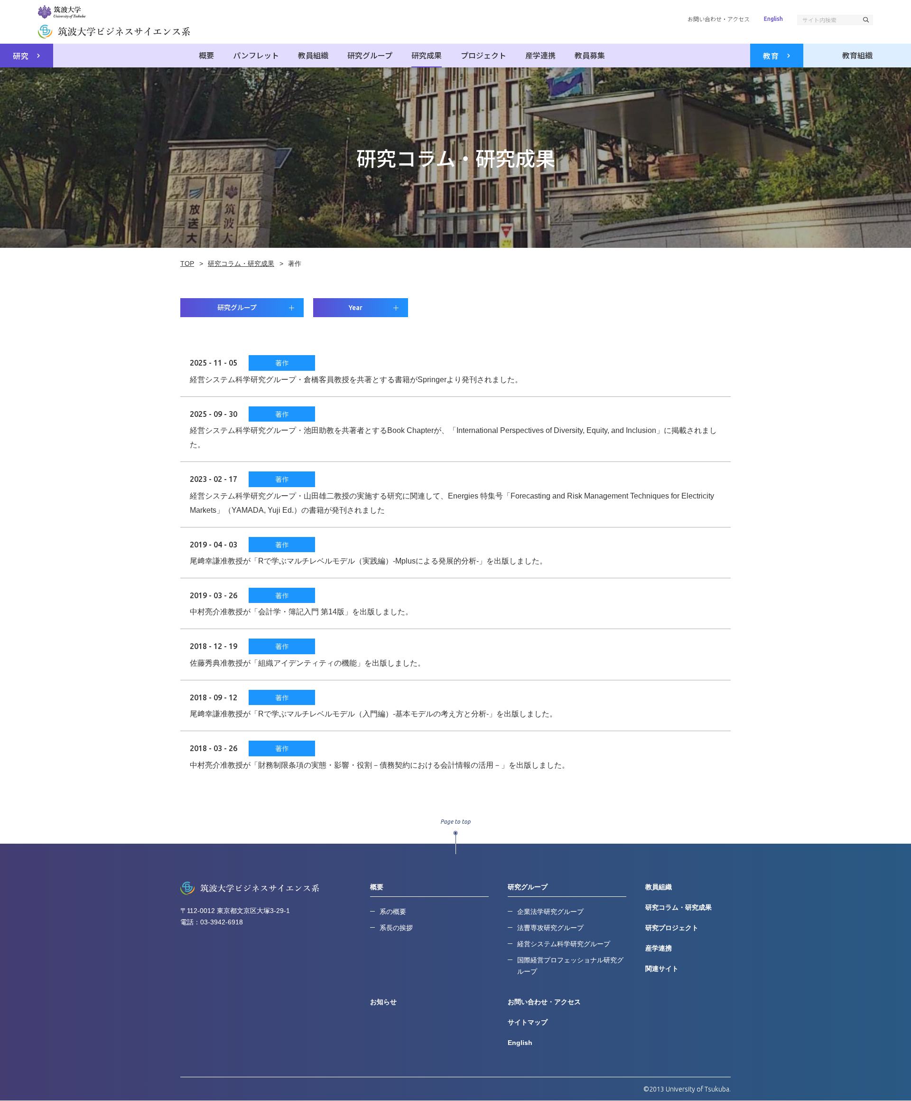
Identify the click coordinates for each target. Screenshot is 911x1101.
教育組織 (857, 55)
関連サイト (662, 968)
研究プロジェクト (671, 928)
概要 (206, 55)
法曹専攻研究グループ (550, 928)
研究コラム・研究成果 (678, 907)
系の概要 (393, 911)
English (773, 19)
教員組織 (313, 55)
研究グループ (369, 55)
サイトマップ (528, 1022)
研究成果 (426, 55)
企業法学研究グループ (550, 911)
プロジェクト (483, 55)
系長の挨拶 (396, 928)
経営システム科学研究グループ (563, 944)
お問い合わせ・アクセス (719, 19)
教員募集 (590, 55)
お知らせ (383, 1002)
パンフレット (256, 55)
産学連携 (540, 55)
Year (356, 307)
